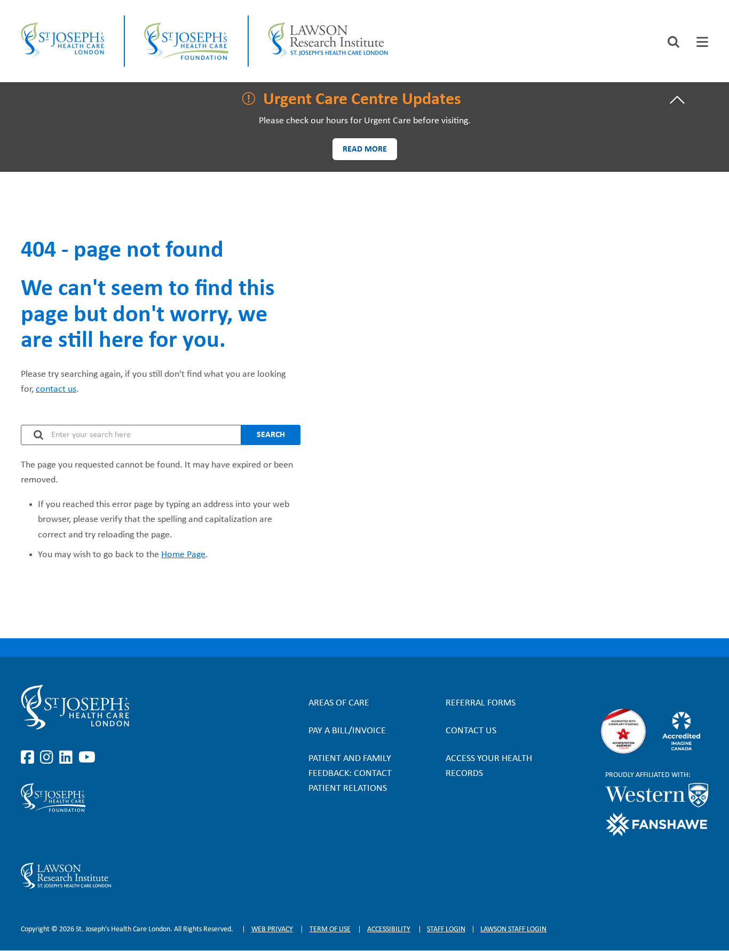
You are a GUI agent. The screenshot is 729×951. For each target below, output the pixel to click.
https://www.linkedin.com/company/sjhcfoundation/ (67, 837)
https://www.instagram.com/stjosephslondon (48, 758)
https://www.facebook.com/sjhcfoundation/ (29, 837)
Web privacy (272, 929)
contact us (56, 389)
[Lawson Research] (327, 41)
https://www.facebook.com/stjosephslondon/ (29, 758)
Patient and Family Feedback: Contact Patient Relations (350, 774)
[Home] (63, 41)
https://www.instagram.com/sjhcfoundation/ (48, 837)
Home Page (183, 555)
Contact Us (471, 731)
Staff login (446, 929)
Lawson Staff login (513, 929)
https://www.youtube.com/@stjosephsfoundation (87, 837)
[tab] (702, 42)
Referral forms (481, 703)
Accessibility (388, 929)
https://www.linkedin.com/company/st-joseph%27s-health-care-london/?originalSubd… (67, 758)
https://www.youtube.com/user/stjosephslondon (87, 758)
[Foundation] (186, 41)
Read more (365, 149)
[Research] (124, 875)
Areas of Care (338, 703)
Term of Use (330, 929)
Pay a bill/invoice (347, 731)
